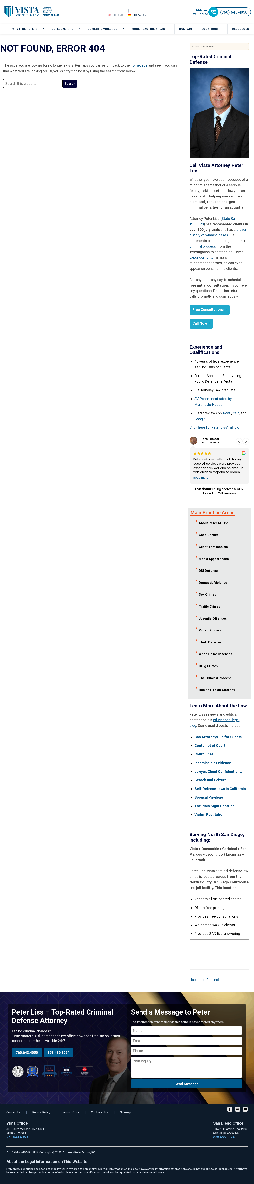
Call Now (199, 323)
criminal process (203, 246)
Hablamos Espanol (204, 980)
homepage (139, 65)
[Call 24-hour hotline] (221, 16)
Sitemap (125, 1112)
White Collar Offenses (215, 654)
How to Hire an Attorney (217, 690)
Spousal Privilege (208, 797)
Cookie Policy (100, 1112)
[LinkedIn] (237, 1110)
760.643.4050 (27, 1052)
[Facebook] (229, 1110)
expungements (202, 257)
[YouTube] (245, 1110)
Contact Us (13, 1112)
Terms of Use (70, 1112)
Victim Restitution (209, 814)
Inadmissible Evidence (212, 763)
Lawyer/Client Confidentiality (218, 771)
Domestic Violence (213, 583)
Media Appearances (214, 559)
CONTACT (186, 28)
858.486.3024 (58, 1052)
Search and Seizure (210, 780)
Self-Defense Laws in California (220, 789)
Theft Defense (210, 642)
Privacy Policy (41, 1112)
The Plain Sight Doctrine (214, 806)
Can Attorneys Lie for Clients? (218, 737)
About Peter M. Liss (214, 523)
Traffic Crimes (209, 606)
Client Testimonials (213, 547)
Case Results (209, 535)
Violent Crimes (210, 630)
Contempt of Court (209, 746)
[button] (246, 441)
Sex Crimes (207, 594)
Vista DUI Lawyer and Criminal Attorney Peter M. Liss (32, 12)
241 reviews (227, 493)
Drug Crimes (208, 666)
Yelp (236, 413)
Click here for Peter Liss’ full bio (214, 427)
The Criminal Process (215, 678)
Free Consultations (208, 309)
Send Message (186, 1084)
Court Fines (203, 754)
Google (200, 419)
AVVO (227, 413)
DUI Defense (208, 571)
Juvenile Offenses (213, 618)
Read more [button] (200, 478)
